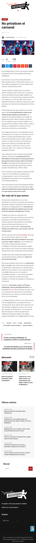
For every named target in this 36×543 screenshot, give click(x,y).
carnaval (9, 323)
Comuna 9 (7, 363)
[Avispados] (18, 6)
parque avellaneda (28, 325)
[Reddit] (22, 66)
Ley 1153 (13, 290)
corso (15, 323)
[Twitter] (7, 66)
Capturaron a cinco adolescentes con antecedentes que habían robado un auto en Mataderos (10, 381)
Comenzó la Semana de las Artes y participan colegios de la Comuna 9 (15, 446)
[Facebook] (3, 66)
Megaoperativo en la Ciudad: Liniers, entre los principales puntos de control (27, 380)
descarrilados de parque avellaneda (12, 325)
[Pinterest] (15, 66)
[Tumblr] (30, 66)
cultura (20, 323)
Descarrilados (22, 235)
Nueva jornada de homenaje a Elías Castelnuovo (14, 412)
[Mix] (26, 66)
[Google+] (18, 66)
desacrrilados (28, 323)
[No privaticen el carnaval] (18, 47)
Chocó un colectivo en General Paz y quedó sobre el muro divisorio (17, 438)
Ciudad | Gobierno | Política (28, 364)
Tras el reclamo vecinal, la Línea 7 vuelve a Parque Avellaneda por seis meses (17, 454)
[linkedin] (11, 66)
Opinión (5, 19)
